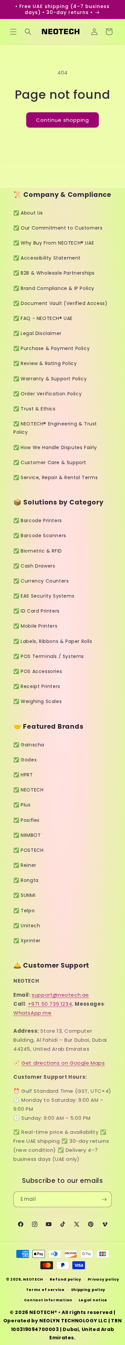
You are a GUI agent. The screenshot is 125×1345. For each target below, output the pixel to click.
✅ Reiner (24, 865)
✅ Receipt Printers (36, 686)
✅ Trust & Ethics (34, 408)
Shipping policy (88, 1289)
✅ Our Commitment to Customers (57, 228)
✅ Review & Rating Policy (45, 363)
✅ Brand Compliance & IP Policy (53, 288)
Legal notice (93, 1300)
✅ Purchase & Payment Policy (51, 348)
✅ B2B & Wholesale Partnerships (54, 273)
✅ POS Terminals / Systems (48, 656)
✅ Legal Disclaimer (37, 333)
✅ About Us (28, 213)
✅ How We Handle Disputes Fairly (55, 447)
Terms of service (45, 1289)
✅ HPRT (23, 774)
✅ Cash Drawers (34, 566)
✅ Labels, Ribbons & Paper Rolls (52, 641)
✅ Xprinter (27, 940)
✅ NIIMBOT (27, 835)
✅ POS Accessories (37, 671)
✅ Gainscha (28, 744)
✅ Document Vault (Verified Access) (60, 303)
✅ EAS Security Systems (43, 596)
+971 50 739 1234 (50, 1003)
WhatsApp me (32, 1012)
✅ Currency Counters (41, 581)
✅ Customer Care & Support (49, 462)
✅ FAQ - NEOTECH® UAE (43, 318)
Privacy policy (103, 1279)
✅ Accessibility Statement (47, 258)
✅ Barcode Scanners (39, 535)
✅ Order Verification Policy (47, 393)
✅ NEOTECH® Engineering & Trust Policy (55, 427)
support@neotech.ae (60, 994)
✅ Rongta (26, 880)
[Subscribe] (104, 1199)
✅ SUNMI (24, 895)
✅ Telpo (24, 910)
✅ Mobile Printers (35, 626)
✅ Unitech (26, 925)
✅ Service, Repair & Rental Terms (55, 477)
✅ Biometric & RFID (37, 551)
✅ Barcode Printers (37, 520)
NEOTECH (33, 1279)
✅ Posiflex (26, 820)
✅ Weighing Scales (37, 701)
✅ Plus (22, 804)
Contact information (48, 1300)
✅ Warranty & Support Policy (50, 378)
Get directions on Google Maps (63, 1062)
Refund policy (65, 1279)
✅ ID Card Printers (36, 611)
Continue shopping (62, 119)
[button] (13, 31)
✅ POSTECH (28, 850)
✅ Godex (25, 759)
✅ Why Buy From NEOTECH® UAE (53, 243)
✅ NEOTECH (28, 789)
